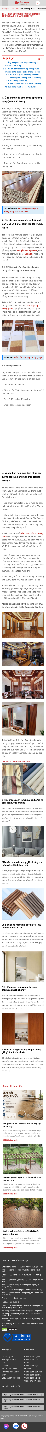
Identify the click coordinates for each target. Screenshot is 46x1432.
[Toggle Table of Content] (38, 59)
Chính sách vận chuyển (31, 1367)
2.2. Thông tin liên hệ (18, 81)
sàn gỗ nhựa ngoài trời (27, 250)
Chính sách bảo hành (31, 1361)
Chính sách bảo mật (33, 1372)
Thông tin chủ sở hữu (9, 1361)
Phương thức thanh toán (10, 1373)
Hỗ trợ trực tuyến (9, 1369)
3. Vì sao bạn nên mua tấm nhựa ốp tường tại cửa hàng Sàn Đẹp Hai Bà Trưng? (23, 85)
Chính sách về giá (32, 1378)
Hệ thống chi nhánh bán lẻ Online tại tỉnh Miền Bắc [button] (22, 1400)
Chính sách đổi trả (32, 1375)
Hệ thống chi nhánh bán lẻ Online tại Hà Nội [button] (21, 1394)
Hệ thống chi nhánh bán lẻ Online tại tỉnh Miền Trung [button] (22, 1407)
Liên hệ (5, 1365)
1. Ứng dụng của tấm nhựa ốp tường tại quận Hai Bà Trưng (22, 64)
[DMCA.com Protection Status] (9, 1330)
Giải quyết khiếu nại (33, 1381)
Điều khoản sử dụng (11, 1378)
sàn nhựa (28, 254)
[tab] (23, 1394)
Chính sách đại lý (32, 1356)
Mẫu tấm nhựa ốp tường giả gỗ (28, 357)
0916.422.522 (15, 1302)
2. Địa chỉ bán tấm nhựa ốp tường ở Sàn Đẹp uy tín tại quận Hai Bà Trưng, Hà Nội (22, 70)
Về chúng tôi (7, 1356)
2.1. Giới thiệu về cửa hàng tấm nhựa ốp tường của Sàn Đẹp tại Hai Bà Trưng (25, 76)
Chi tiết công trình (10, 1140)
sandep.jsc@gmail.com (17, 1298)
